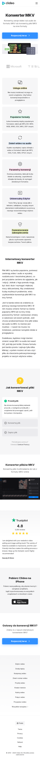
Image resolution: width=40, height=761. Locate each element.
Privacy (20, 733)
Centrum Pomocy (23, 444)
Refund (20, 742)
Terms (20, 729)
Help (20, 746)
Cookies (20, 738)
